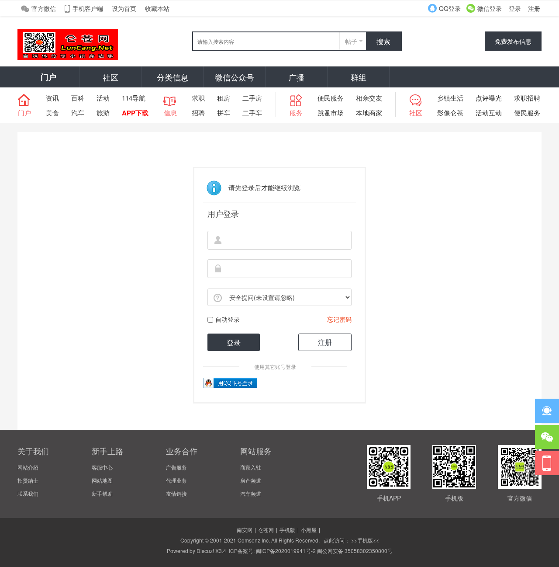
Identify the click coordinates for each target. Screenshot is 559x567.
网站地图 (102, 480)
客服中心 (102, 467)
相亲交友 (369, 97)
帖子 (351, 41)
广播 (296, 77)
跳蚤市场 (330, 112)
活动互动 (489, 112)
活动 (103, 97)
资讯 (52, 97)
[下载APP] (547, 463)
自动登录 (227, 319)
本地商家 (369, 112)
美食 (52, 112)
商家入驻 (250, 467)
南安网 (244, 529)
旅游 (103, 112)
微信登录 (489, 8)
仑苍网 (266, 529)
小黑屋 (309, 529)
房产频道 (250, 480)
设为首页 (124, 8)
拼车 (223, 112)
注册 (534, 8)
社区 (110, 77)
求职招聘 (527, 97)
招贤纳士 (27, 480)
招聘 (198, 112)
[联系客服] (547, 411)
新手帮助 (102, 493)
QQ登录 (450, 8)
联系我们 (27, 493)
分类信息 (172, 77)
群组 (358, 77)
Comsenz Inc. (254, 540)
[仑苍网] (67, 57)
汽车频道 (250, 493)
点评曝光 (489, 97)
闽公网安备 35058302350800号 (355, 550)
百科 (77, 97)
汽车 (77, 112)
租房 (223, 97)
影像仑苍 (450, 112)
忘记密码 (339, 319)
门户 (48, 77)
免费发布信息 (513, 41)
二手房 (252, 97)
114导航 (133, 97)
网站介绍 (27, 467)
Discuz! (205, 550)
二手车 (252, 112)
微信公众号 (234, 77)
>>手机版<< (364, 540)
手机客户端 (87, 8)
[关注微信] (547, 437)
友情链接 (176, 493)
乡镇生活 (450, 97)
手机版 (287, 529)
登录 (515, 8)
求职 (198, 97)
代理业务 (176, 480)
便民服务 (330, 97)
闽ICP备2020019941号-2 (286, 550)
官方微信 (43, 8)
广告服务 (176, 467)
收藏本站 (157, 8)
